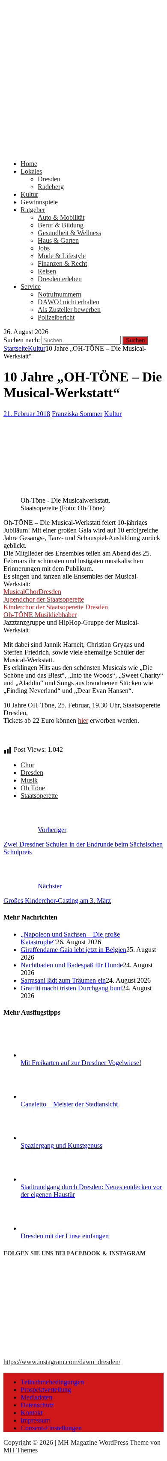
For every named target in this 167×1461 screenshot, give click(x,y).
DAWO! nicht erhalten (68, 302)
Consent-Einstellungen (51, 1428)
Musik (29, 780)
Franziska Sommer (77, 413)
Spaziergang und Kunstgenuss (61, 1145)
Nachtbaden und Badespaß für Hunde (72, 965)
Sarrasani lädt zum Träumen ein (63, 980)
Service (31, 286)
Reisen (47, 271)
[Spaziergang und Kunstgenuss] (53, 1137)
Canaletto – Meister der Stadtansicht (69, 1104)
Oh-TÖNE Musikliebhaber (40, 614)
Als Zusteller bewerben (69, 309)
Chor (27, 764)
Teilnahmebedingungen (52, 1381)
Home (29, 163)
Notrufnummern (59, 294)
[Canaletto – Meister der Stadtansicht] (53, 1096)
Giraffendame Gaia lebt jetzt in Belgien (73, 949)
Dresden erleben (60, 278)
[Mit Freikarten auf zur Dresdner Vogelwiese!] (53, 1055)
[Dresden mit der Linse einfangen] (53, 1228)
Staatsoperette (39, 795)
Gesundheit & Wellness (69, 232)
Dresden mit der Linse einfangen (65, 1236)
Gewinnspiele (39, 202)
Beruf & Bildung (61, 225)
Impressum (35, 1420)
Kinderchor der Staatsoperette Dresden (55, 607)
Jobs (44, 248)
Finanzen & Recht (62, 263)
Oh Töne (33, 788)
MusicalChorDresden (32, 591)
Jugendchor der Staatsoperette (43, 599)
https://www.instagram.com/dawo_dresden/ (61, 1361)
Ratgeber (33, 209)
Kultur (29, 194)
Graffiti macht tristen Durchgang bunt (71, 988)
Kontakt (31, 1412)
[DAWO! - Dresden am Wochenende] (83, 149)
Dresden (49, 179)
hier (83, 720)
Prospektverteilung (46, 1389)
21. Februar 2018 (26, 413)
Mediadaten (36, 1397)
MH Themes (20, 1450)
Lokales (31, 171)
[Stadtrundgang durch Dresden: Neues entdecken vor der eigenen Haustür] (53, 1179)
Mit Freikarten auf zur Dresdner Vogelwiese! (81, 1062)
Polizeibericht (56, 317)
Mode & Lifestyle (62, 255)
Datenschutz (37, 1405)
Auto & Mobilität (61, 217)
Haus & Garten (58, 240)
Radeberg (51, 186)
